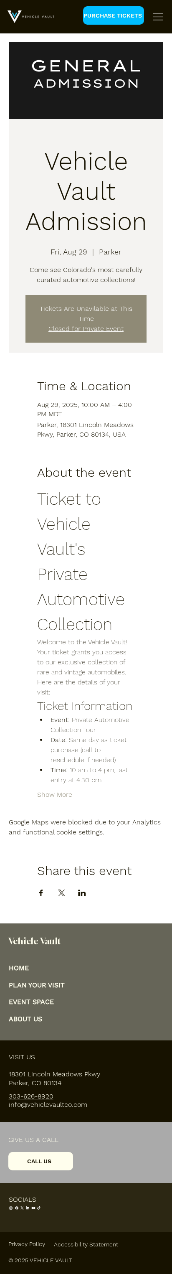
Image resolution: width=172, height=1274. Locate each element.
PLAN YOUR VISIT (37, 985)
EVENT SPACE (31, 1002)
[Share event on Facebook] (41, 893)
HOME (19, 968)
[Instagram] (11, 1208)
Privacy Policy (26, 1244)
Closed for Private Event (86, 329)
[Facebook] (17, 1208)
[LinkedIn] (27, 1208)
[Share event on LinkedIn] (82, 893)
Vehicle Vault (34, 941)
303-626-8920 (31, 1096)
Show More (54, 794)
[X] (22, 1208)
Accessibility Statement (86, 1244)
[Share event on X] (62, 893)
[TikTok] (39, 1208)
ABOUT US (25, 1019)
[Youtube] (33, 1208)
